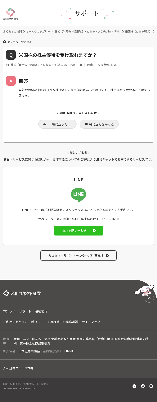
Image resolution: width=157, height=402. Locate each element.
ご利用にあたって (15, 321)
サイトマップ (91, 321)
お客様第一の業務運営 (62, 321)
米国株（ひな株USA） (138, 31)
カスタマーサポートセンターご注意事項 (75, 255)
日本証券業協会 (29, 351)
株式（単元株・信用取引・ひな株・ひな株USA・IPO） (88, 31)
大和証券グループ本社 (18, 368)
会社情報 (41, 311)
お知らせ (9, 311)
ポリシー (37, 321)
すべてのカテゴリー (38, 31)
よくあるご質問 (12, 31)
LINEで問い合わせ (74, 230)
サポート (25, 311)
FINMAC (69, 351)
